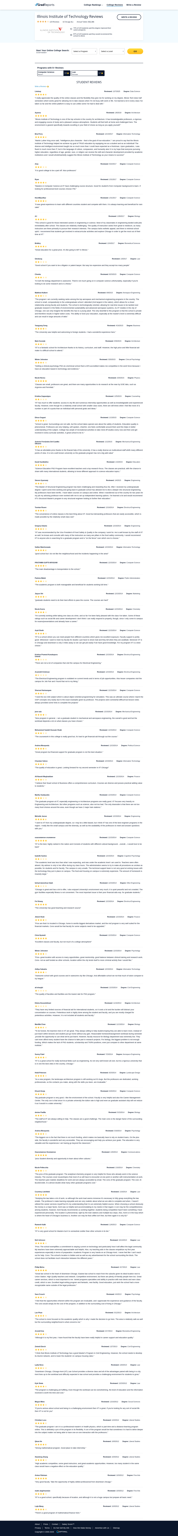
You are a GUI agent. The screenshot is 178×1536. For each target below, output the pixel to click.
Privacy (38, 1528)
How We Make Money (82, 1528)
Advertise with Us (102, 1528)
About (37, 1524)
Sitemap (116, 1528)
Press (45, 1524)
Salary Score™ (68, 1524)
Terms (47, 1528)
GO (135, 51)
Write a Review (129, 17)
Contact (55, 1524)
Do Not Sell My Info (61, 1528)
